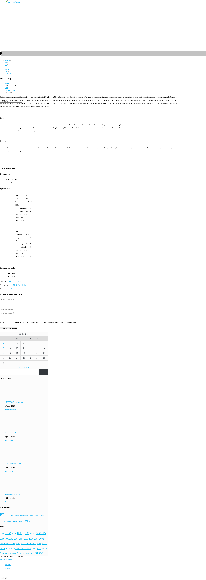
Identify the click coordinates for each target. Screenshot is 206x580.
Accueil (8, 565)
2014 (28, 543)
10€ (9, 281)
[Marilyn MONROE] (14, 490)
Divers (11, 515)
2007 (36, 538)
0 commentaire (10, 90)
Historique (36, 515)
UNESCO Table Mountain (15, 402)
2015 (33, 543)
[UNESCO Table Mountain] (14, 398)
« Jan (21, 367)
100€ (14, 281)
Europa (3, 553)
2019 (7, 548)
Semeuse (21, 553)
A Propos (8, 568)
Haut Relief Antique (27, 515)
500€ (7, 539)
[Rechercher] (43, 372)
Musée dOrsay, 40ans (13, 463)
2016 (19, 281)
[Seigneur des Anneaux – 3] (14, 429)
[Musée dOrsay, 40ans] (14, 460)
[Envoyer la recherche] (23, 578)
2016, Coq (8, 73)
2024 (33, 548)
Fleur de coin (18, 515)
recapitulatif (17, 521)
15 (3, 353)
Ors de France (11, 553)
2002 (11, 539)
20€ (27, 533)
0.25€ (2, 533)
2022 (23, 548)
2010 (7, 543)
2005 (26, 539)
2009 (2, 543)
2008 (41, 538)
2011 (12, 543)
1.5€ (8, 533)
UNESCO (38, 553)
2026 (44, 548)
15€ (23, 533)
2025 (39, 548)
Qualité (9, 521)
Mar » (26, 367)
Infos (42, 515)
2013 (23, 543)
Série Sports (29, 553)
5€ (12, 533)
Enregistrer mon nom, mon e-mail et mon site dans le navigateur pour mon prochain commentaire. (39, 322)
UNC (6, 88)
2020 (12, 548)
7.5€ (15, 533)
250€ (2, 539)
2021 (18, 548)
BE (2, 514)
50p (34, 533)
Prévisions (3, 521)
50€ (38, 533)
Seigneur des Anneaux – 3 (15, 433)
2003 (16, 538)
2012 (18, 543)
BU (6, 515)
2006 (31, 538)
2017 (44, 543)
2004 (21, 539)
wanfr (7, 83)
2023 (28, 548)
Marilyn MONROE (12, 494)
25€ (31, 533)
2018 (2, 548)
